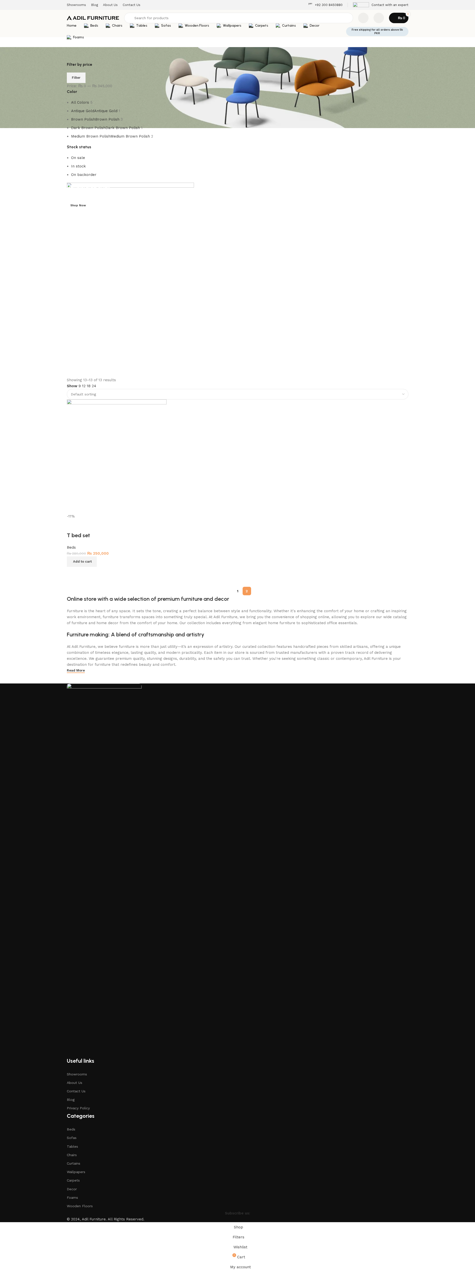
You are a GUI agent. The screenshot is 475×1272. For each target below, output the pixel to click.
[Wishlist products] (363, 18)
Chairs (72, 1155)
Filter (76, 77)
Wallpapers (76, 1172)
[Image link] (104, 870)
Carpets (73, 1180)
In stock (78, 166)
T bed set (78, 535)
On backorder (83, 174)
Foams (72, 1197)
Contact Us (76, 1091)
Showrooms (77, 1074)
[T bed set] (117, 456)
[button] (82, 561)
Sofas (72, 1138)
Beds (71, 547)
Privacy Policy (78, 1108)
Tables (72, 1146)
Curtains (73, 1163)
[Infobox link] (325, 5)
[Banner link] (237, 280)
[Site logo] (93, 17)
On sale (78, 157)
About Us (74, 1083)
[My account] (378, 18)
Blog (71, 1100)
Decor (72, 1189)
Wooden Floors (80, 1206)
